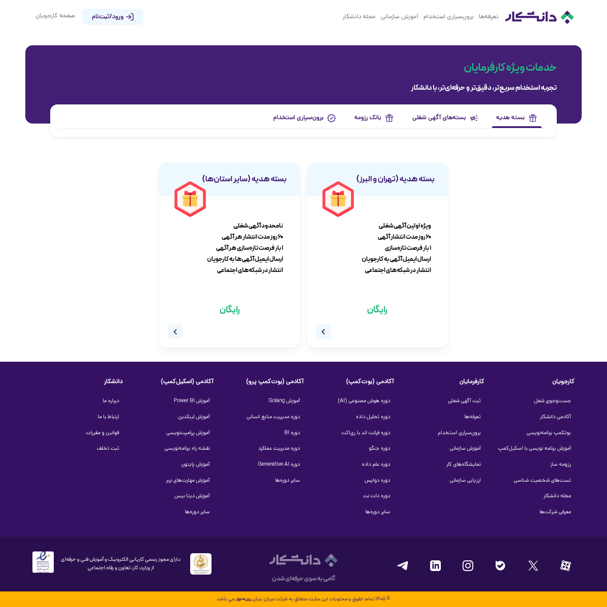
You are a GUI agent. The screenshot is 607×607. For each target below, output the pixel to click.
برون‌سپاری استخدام (448, 17)
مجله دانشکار (359, 17)
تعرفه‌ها (489, 17)
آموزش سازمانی (399, 17)
